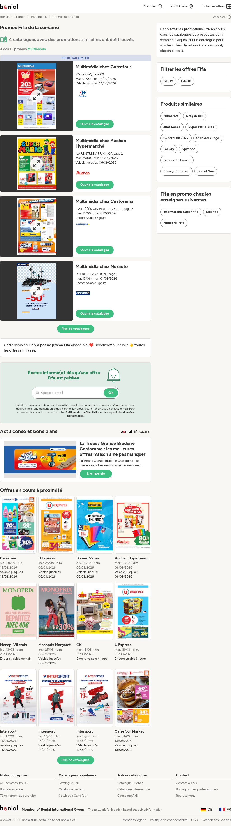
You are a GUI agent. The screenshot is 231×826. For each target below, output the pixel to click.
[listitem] (18, 537)
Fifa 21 (168, 81)
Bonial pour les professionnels (197, 789)
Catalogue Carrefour (73, 796)
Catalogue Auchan (130, 783)
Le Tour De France (177, 160)
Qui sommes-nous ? (14, 783)
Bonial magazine (11, 789)
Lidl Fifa (212, 212)
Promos (19, 17)
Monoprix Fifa (174, 223)
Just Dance (172, 127)
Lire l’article (96, 474)
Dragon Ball (194, 116)
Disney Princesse (176, 171)
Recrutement (185, 796)
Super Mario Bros (201, 127)
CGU (194, 820)
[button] (75, 93)
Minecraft (170, 116)
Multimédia (39, 17)
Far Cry (168, 149)
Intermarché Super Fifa (181, 212)
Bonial (4, 17)
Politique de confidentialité (168, 820)
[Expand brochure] (36, 96)
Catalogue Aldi (127, 796)
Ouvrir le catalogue (94, 124)
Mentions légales (134, 820)
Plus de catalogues (76, 329)
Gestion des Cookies (216, 820)
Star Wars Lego (207, 138)
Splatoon (188, 149)
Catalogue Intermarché (133, 789)
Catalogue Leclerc (71, 789)
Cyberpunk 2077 (176, 138)
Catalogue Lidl (69, 783)
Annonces (219, 17)
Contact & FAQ (186, 783)
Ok (110, 393)
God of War (205, 171)
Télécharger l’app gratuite (18, 796)
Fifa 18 (186, 81)
